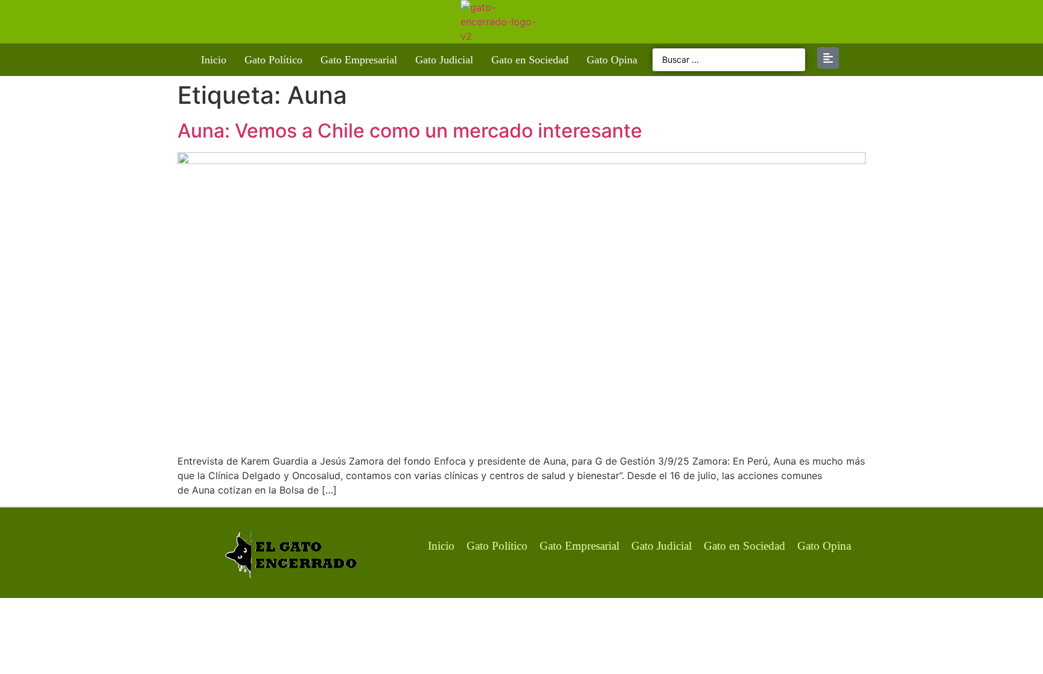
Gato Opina (612, 60)
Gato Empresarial (359, 60)
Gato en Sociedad (530, 60)
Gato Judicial (444, 60)
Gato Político (273, 60)
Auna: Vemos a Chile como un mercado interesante (409, 130)
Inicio (213, 60)
